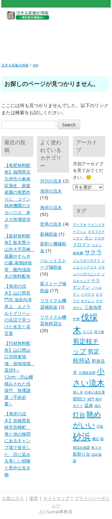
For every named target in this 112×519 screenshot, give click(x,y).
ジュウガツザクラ (86, 261)
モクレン (88, 301)
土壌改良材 (87, 373)
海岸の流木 (51, 207)
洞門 (90, 399)
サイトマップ (56, 498)
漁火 (97, 406)
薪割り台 (81, 454)
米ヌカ (96, 448)
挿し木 (78, 392)
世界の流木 (51, 224)
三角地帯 (93, 307)
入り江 (87, 332)
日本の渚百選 (94, 392)
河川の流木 (51, 181)
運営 (33, 498)
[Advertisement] (55, 36)
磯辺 (95, 439)
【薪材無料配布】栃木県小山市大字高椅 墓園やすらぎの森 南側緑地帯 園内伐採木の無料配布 (19, 256)
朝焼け (79, 398)
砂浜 (82, 437)
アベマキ (79, 225)
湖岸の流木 (51, 191)
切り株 (99, 332)
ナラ (95, 280)
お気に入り (13, 498)
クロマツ (81, 244)
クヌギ (99, 238)
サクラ (93, 252)
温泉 (88, 405)
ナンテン (81, 287)
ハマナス (88, 294)
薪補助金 (49, 234)
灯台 (79, 415)
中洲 (76, 319)
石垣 (99, 426)
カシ (88, 237)
